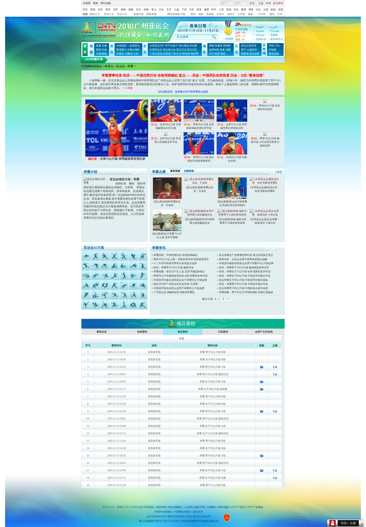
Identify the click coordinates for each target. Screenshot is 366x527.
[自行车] (105, 265)
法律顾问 (212, 507)
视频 (95, 3)
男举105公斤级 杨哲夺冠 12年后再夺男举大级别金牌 (265, 142)
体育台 (109, 66)
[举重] (123, 304)
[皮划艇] (114, 265)
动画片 (231, 14)
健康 (206, 9)
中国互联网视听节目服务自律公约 (199, 521)
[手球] (142, 275)
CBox (277, 45)
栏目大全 (109, 14)
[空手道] (114, 285)
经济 (100, 9)
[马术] (95, 275)
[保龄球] (86, 265)
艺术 (169, 9)
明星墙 (245, 53)
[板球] (133, 265)
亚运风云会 (169, 49)
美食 (222, 49)
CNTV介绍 (137, 507)
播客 (250, 14)
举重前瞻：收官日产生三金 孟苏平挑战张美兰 (179, 271)
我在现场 (184, 45)
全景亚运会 (156, 49)
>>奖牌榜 (228, 38)
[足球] (114, 275)
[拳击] (142, 256)
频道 (272, 14)
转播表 (218, 45)
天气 (211, 53)
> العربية (272, 27)
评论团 (193, 45)
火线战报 (121, 45)
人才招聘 (188, 507)
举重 (130, 66)
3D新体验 (101, 53)
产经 (184, 9)
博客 (251, 9)
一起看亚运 (133, 45)
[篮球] (133, 256)
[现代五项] (123, 285)
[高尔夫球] (123, 275)
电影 (201, 14)
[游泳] (86, 256)
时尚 (213, 9)
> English (259, 27)
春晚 (123, 9)
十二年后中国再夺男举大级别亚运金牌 (175, 263)
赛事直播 (151, 14)
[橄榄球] (86, 295)
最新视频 (175, 170)
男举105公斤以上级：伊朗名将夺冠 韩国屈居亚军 (181, 259)
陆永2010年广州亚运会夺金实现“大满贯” (176, 284)
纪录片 (220, 14)
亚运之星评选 (248, 45)
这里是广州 (169, 53)
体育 (108, 9)
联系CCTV (123, 507)
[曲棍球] (86, 285)
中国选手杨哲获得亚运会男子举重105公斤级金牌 (246, 263)
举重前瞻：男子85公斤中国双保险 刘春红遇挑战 (246, 292)
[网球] (95, 304)
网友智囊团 (174, 507)
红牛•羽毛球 (183, 53)
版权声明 (200, 507)
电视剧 (210, 14)
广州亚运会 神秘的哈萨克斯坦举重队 (174, 292)
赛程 (211, 45)
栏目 (280, 14)
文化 (161, 9)
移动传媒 (274, 53)
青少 (153, 9)
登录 (252, 3)
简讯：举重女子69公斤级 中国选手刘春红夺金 (244, 275)
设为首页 (278, 3)
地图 (228, 49)
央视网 (86, 3)
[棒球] (123, 256)
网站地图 (106, 3)
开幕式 (120, 53)
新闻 (92, 9)
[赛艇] (142, 285)
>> (228, 299)
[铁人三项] (105, 304)
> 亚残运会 (260, 39)
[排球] (114, 304)
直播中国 (138, 14)
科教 (146, 9)
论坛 (258, 9)
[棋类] (123, 265)
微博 (243, 9)
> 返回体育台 (275, 39)
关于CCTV (108, 507)
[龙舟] (86, 275)
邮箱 (273, 9)
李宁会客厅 (171, 45)
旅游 (199, 9)
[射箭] (95, 256)
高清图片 (121, 49)
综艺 (115, 9)
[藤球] (105, 295)
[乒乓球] (142, 295)
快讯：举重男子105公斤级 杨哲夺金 (174, 267)
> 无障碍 (273, 35)
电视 (85, 14)
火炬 (136, 53)
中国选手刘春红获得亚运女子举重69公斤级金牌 (180, 280)
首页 (85, 9)
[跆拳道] (86, 304)
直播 (98, 45)
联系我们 (150, 507)
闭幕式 (129, 53)
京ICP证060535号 (156, 516)
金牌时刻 (214, 49)
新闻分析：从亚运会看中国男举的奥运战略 (243, 259)
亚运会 (120, 66)
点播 (104, 45)
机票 (217, 53)
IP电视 (272, 49)
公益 (176, 9)
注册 (260, 3)
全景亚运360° (157, 45)
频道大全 (95, 14)
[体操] (133, 275)
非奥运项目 (133, 49)
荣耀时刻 (246, 25)
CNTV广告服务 (254, 507)
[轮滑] (133, 285)
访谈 (265, 9)
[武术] (142, 304)
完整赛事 (189, 170)
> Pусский (273, 31)
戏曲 (130, 9)
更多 (279, 171)
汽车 (191, 9)
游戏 (280, 9)
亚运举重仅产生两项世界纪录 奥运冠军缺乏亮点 (246, 255)
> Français (259, 35)
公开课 (241, 14)
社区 (236, 9)
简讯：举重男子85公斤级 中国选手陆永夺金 (243, 284)
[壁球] (133, 295)
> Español (259, 31)
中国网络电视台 (91, 66)
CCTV (262, 14)
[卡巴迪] (105, 285)
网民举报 (162, 507)
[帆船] (95, 295)
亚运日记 (181, 49)
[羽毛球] (114, 256)
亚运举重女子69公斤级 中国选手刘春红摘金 (243, 280)
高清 (193, 14)
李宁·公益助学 (249, 49)
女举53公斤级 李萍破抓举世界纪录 (116, 158)
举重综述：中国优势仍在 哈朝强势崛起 (175, 255)
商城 (228, 9)
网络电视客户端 (176, 14)
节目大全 (122, 14)
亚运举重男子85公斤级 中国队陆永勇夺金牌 (243, 288)
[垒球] (114, 295)
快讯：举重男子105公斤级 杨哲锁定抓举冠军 (244, 267)
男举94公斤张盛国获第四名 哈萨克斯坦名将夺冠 (181, 275)
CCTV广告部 (237, 507)
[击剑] (105, 275)
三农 (221, 9)
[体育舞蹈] (142, 265)
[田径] (105, 256)
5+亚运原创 (156, 53)
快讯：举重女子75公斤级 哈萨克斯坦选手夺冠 (244, 271)
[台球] (95, 265)
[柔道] (95, 285)
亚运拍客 (254, 53)
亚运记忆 (192, 49)
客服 (268, 3)
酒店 (223, 53)
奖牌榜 (227, 45)
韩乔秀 (194, 53)
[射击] (123, 295)
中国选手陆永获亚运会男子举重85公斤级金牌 (179, 288)
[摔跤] (133, 304)
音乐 (138, 9)
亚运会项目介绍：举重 (124, 179)
